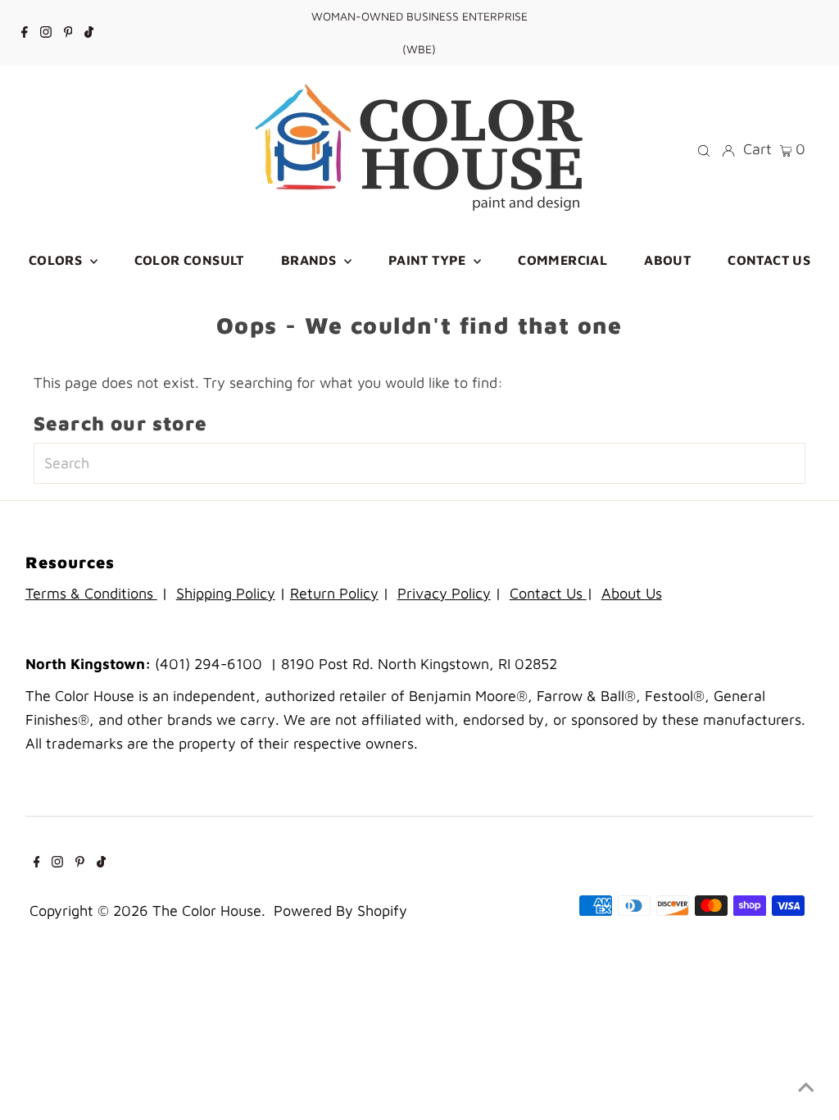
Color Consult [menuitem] (189, 260)
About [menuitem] (667, 260)
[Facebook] (24, 32)
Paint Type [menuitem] (428, 260)
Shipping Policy (225, 593)
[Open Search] (703, 149)
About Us (631, 593)
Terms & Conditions (91, 593)
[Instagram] (46, 32)
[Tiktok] (89, 32)
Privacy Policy (444, 593)
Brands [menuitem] (310, 260)
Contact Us (548, 593)
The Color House (206, 910)
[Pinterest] (68, 32)
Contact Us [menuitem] (769, 260)
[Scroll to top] (806, 1087)
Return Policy (334, 593)
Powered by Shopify (340, 910)
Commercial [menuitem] (562, 260)
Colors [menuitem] (57, 260)
